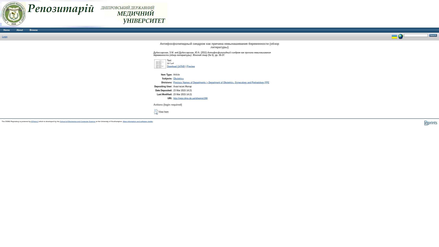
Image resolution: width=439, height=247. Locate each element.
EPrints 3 (34, 121)
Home (6, 30)
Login (4, 36)
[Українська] (394, 35)
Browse (34, 30)
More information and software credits (138, 121)
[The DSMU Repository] (84, 27)
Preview (191, 66)
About (19, 30)
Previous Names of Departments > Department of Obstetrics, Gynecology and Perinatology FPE (221, 82)
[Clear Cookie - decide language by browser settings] (400, 35)
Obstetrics (178, 78)
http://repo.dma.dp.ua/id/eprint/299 (190, 98)
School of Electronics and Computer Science (77, 121)
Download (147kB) (176, 66)
